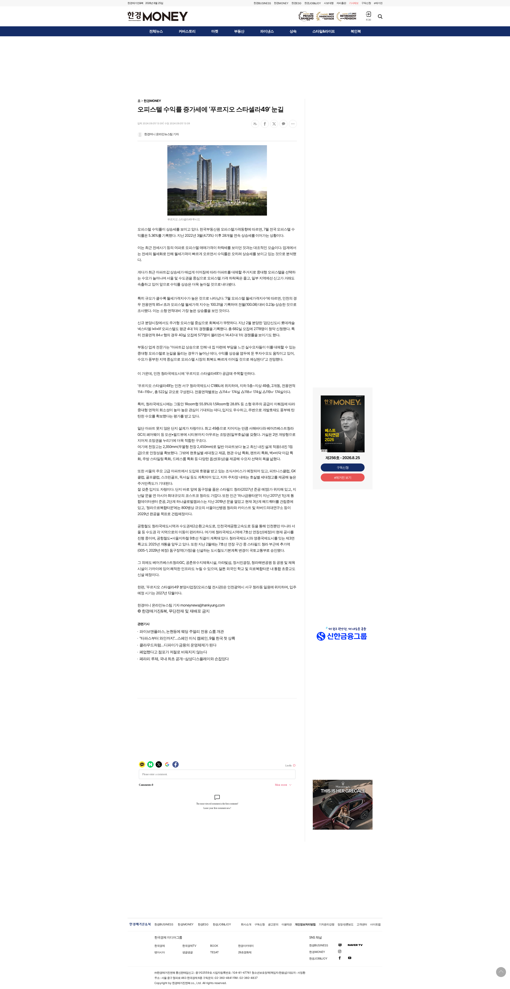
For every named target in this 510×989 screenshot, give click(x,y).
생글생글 (187, 952)
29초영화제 (244, 952)
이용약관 (286, 924)
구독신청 (366, 3)
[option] (328, 16)
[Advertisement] (255, 67)
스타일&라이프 (323, 31)
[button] (368, 16)
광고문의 (273, 924)
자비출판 (341, 3)
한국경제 (159, 945)
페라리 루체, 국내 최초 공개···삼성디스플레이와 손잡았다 (184, 659)
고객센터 (362, 924)
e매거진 (378, 3)
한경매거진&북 (135, 3)
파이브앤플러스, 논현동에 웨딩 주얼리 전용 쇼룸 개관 (181, 631)
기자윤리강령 (326, 924)
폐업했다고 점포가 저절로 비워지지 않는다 (173, 652)
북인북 (356, 31)
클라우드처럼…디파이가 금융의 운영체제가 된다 (177, 645)
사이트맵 (375, 924)
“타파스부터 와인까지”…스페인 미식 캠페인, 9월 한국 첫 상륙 (187, 638)
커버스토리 (187, 31)
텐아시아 (159, 952)
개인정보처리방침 (305, 924)
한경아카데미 (246, 945)
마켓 (214, 31)
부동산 (239, 31)
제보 (354, 3)
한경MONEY (152, 101)
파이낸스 (267, 31)
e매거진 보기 (342, 477)
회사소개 (246, 924)
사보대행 (328, 3)
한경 (262, 3)
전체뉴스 (156, 31)
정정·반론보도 (345, 924)
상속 (293, 31)
